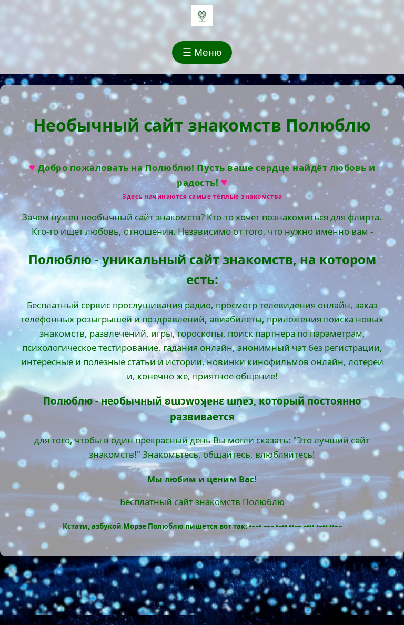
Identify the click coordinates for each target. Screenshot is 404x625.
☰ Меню (202, 52)
